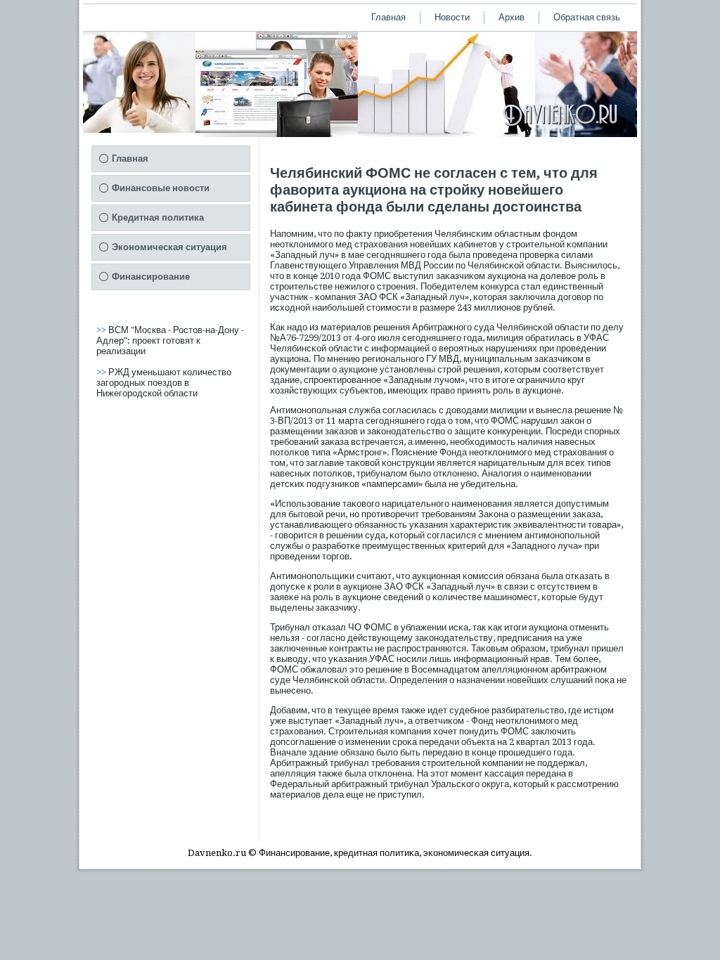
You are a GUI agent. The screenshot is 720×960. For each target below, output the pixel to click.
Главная (388, 17)
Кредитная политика (158, 217)
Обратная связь (586, 17)
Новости (452, 17)
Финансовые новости (161, 188)
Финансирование (151, 276)
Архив (512, 17)
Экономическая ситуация (169, 247)
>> (102, 330)
